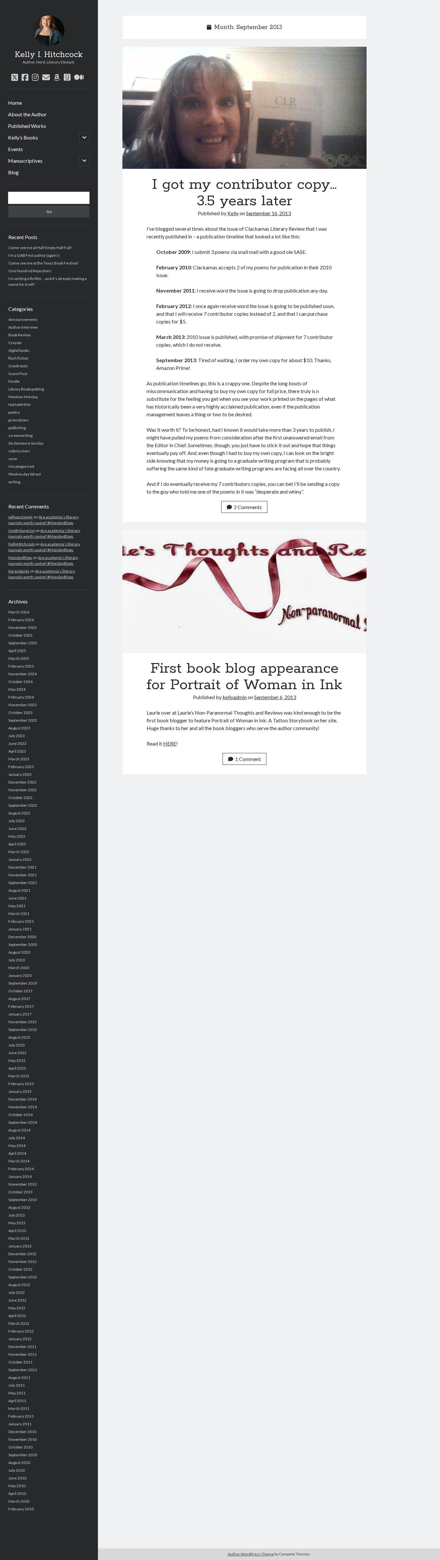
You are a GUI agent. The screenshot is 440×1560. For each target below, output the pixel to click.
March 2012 (18, 1323)
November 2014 (22, 1106)
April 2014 (17, 1153)
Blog (13, 172)
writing (14, 481)
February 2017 (21, 1006)
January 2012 (20, 1338)
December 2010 (22, 1431)
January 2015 (20, 1091)
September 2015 (22, 1029)
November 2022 (22, 789)
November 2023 (22, 704)
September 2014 (22, 1122)
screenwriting (20, 435)
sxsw (12, 458)
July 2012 (16, 1292)
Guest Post (17, 373)
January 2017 (20, 1014)
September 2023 (22, 720)
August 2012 (19, 1284)
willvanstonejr (20, 517)
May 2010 (16, 1485)
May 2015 (16, 1060)
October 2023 (20, 712)
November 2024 (22, 673)
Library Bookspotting (26, 389)
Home (15, 103)
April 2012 (17, 1315)
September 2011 (22, 1369)
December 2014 (22, 1099)
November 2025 (22, 627)
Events (15, 149)
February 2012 (21, 1331)
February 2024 (21, 697)
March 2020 (18, 967)
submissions (19, 450)
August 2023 (19, 728)
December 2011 (22, 1346)
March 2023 (18, 758)
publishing (17, 427)
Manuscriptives (25, 161)
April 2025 (17, 650)
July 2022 (16, 820)
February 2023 (21, 766)
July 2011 (16, 1385)
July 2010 (16, 1470)
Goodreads (18, 365)
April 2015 (17, 1068)
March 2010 (18, 1501)
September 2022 (22, 805)
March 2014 (18, 1161)
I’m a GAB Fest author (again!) (34, 255)
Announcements (23, 319)
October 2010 (20, 1447)
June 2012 (17, 1300)
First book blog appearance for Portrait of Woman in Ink (244, 591)
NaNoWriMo (19, 404)
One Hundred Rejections (30, 270)
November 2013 (22, 1184)
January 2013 (20, 1246)
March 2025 (18, 658)
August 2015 (19, 1037)
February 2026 (21, 619)
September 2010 (22, 1454)
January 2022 (20, 859)
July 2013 (16, 1215)
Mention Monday (23, 396)
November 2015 (22, 1021)
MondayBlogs (20, 557)
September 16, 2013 (268, 213)
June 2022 (17, 828)
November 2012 (22, 1261)
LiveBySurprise (21, 530)
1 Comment (248, 759)
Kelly (233, 213)
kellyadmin (235, 697)
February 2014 (21, 1168)
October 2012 (20, 1269)
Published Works (27, 126)
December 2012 (22, 1253)
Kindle (14, 381)
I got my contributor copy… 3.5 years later (244, 108)
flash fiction (18, 358)
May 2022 (16, 836)
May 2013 (16, 1222)
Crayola (15, 342)
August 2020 (19, 952)
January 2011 (20, 1423)
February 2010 (21, 1509)
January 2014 (20, 1176)
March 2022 (18, 851)
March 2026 (18, 612)
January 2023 (20, 774)
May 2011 (16, 1393)
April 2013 (17, 1230)
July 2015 (16, 1045)
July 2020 (16, 960)
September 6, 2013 (275, 697)
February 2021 (21, 921)
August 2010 (19, 1462)
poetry (14, 412)
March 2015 (18, 1076)
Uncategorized (21, 466)
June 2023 (17, 743)
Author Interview (23, 327)
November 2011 (22, 1354)
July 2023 (16, 735)
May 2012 (16, 1307)
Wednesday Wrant (24, 474)
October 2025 (20, 635)
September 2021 (22, 882)
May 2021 (16, 905)
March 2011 (18, 1408)
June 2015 (17, 1052)
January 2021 (20, 929)
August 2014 (19, 1130)
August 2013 (19, 1207)
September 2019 (22, 983)
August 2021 (19, 890)
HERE (169, 743)
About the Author (27, 114)
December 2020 (22, 936)
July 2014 (16, 1137)
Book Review (19, 334)
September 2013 (22, 1199)
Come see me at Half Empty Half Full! (40, 247)
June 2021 (17, 898)
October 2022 (20, 797)
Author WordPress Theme (251, 1554)
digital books (19, 350)
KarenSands (18, 571)
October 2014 (20, 1114)
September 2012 (22, 1277)
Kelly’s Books (23, 137)
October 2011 (20, 1362)
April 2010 (17, 1493)
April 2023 (17, 751)
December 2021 (22, 867)
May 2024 (16, 689)
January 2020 (20, 975)
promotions (18, 420)
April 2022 (17, 844)
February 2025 (21, 666)
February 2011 (21, 1416)
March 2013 (18, 1238)
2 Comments (248, 507)
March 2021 (18, 913)
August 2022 (19, 813)
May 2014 (16, 1145)
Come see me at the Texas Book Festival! (43, 263)
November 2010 (22, 1439)
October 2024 (20, 681)
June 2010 (17, 1478)
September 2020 (22, 944)
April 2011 (17, 1400)
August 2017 (19, 998)
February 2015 (21, 1083)
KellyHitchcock (21, 544)
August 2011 (19, 1377)
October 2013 (20, 1191)
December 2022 (22, 782)
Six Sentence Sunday (25, 443)
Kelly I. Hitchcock (49, 55)
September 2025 (22, 642)
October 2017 (20, 990)
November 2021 (22, 874)
